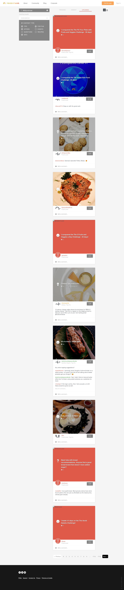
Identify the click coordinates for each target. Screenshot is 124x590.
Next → (105, 556)
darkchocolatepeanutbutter (63, 377)
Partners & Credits (47, 578)
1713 (94, 556)
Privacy (38, 578)
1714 (99, 556)
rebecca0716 (59, 106)
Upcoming (85, 10)
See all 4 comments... (60, 388)
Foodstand (11, 3)
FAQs (20, 578)
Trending (62, 10)
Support (25, 578)
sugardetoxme (59, 370)
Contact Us (32, 578)
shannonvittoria (59, 161)
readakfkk (58, 491)
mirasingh (58, 384)
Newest (74, 10)
